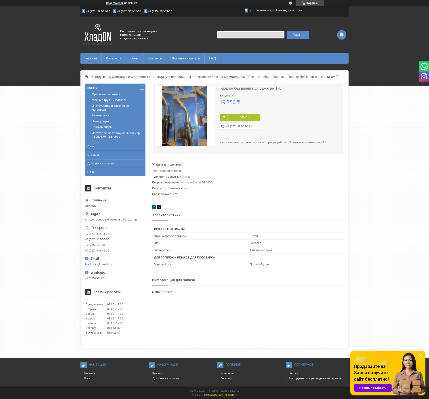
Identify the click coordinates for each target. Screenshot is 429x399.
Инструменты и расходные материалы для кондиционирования (138, 77)
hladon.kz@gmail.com (99, 264)
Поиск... (297, 34)
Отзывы (93, 154)
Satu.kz (234, 390)
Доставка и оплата (186, 58)
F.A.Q (212, 58)
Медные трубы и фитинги (109, 100)
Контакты (155, 58)
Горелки (279, 77)
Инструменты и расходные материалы (217, 77)
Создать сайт (114, 3)
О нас (134, 58)
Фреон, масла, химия (106, 94)
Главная (91, 58)
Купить (243, 117)
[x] (159, 207)
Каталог (112, 58)
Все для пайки (258, 77)
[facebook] (154, 207)
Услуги (294, 373)
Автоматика (100, 115)
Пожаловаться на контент (220, 394)
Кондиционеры (102, 127)
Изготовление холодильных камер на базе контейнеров (116, 134)
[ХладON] (97, 34)
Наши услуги (100, 121)
